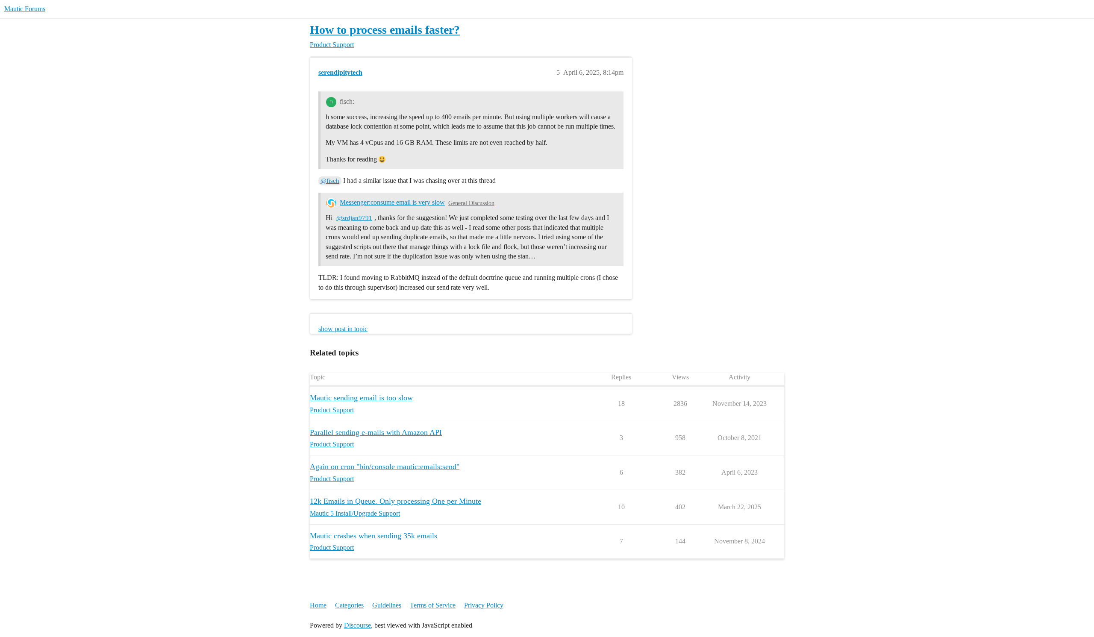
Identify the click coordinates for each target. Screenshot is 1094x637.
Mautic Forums (24, 8)
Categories (349, 605)
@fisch (330, 180)
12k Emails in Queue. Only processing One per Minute (395, 501)
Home (318, 605)
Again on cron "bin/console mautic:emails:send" (384, 466)
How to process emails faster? (385, 29)
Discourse (357, 625)
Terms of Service (433, 605)
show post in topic (343, 328)
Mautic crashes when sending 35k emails (373, 535)
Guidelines (386, 605)
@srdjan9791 (354, 217)
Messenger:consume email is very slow (392, 202)
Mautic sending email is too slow (361, 397)
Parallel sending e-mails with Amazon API (376, 432)
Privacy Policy (483, 605)
